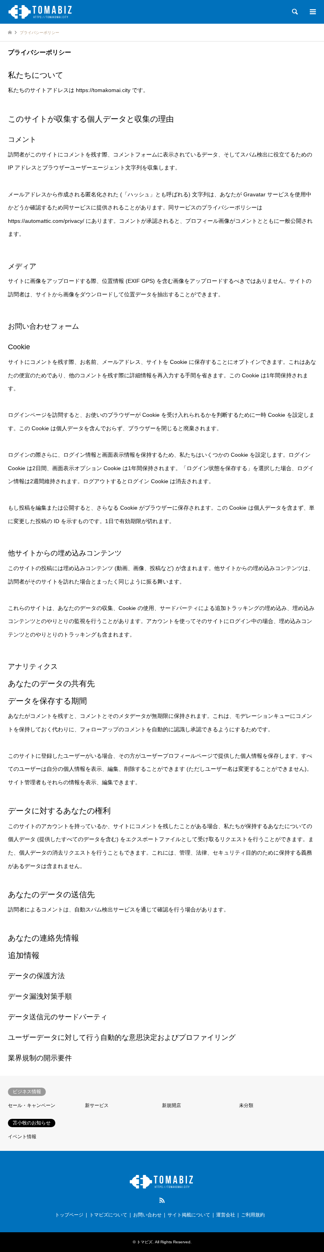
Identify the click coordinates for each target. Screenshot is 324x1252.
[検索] (294, 12)
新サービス (97, 1105)
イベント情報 (22, 1136)
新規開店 (171, 1105)
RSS (162, 1200)
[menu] (312, 12)
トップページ (69, 1215)
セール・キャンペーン (31, 1105)
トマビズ (145, 1242)
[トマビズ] (41, 12)
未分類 (246, 1105)
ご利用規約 (253, 1215)
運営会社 (225, 1215)
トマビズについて (108, 1215)
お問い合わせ (147, 1215)
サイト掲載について (189, 1215)
